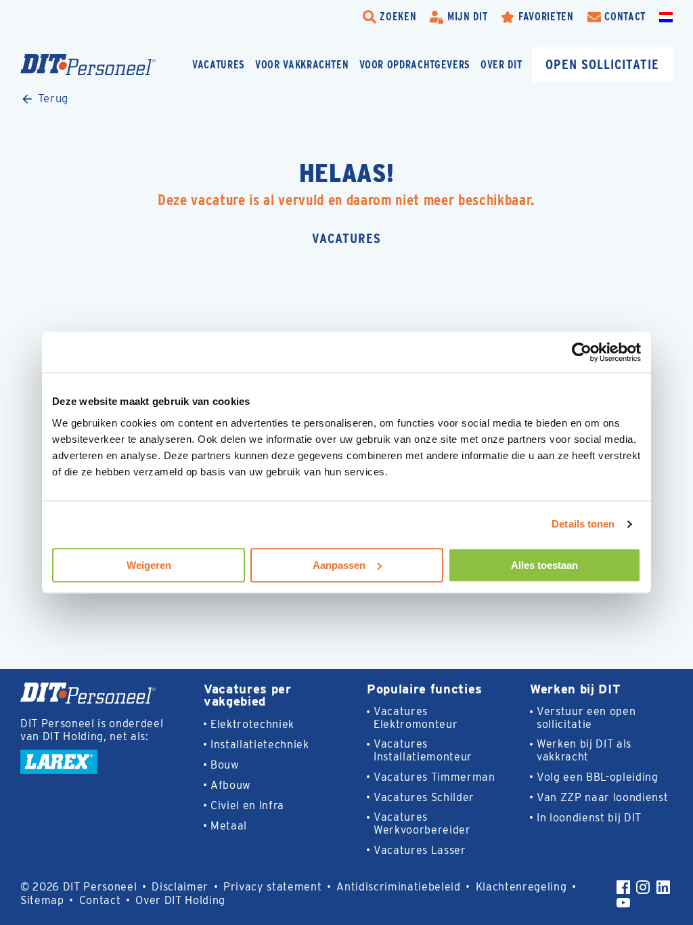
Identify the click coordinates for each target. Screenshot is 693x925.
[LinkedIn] (663, 887)
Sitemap (42, 900)
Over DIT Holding (180, 900)
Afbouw (230, 785)
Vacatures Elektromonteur (415, 718)
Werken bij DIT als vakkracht (584, 750)
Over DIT (501, 64)
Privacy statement (272, 886)
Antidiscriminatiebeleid (398, 886)
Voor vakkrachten (302, 64)
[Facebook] (623, 887)
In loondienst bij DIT (589, 817)
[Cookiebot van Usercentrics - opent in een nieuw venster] (581, 352)
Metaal (228, 825)
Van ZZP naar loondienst (602, 797)
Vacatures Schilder (424, 797)
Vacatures (218, 64)
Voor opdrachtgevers (415, 64)
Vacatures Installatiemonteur (423, 750)
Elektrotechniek (252, 724)
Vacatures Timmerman (434, 777)
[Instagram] (643, 887)
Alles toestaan (544, 565)
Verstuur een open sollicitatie (586, 718)
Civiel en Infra (247, 805)
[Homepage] (88, 64)
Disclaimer (180, 886)
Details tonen (583, 524)
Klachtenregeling (521, 886)
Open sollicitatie (602, 64)
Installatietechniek (259, 744)
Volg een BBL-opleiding (597, 777)
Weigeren (149, 565)
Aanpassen (339, 565)
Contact (100, 900)
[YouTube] (623, 902)
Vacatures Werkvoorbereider (422, 823)
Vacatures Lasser (420, 850)
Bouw (225, 764)
